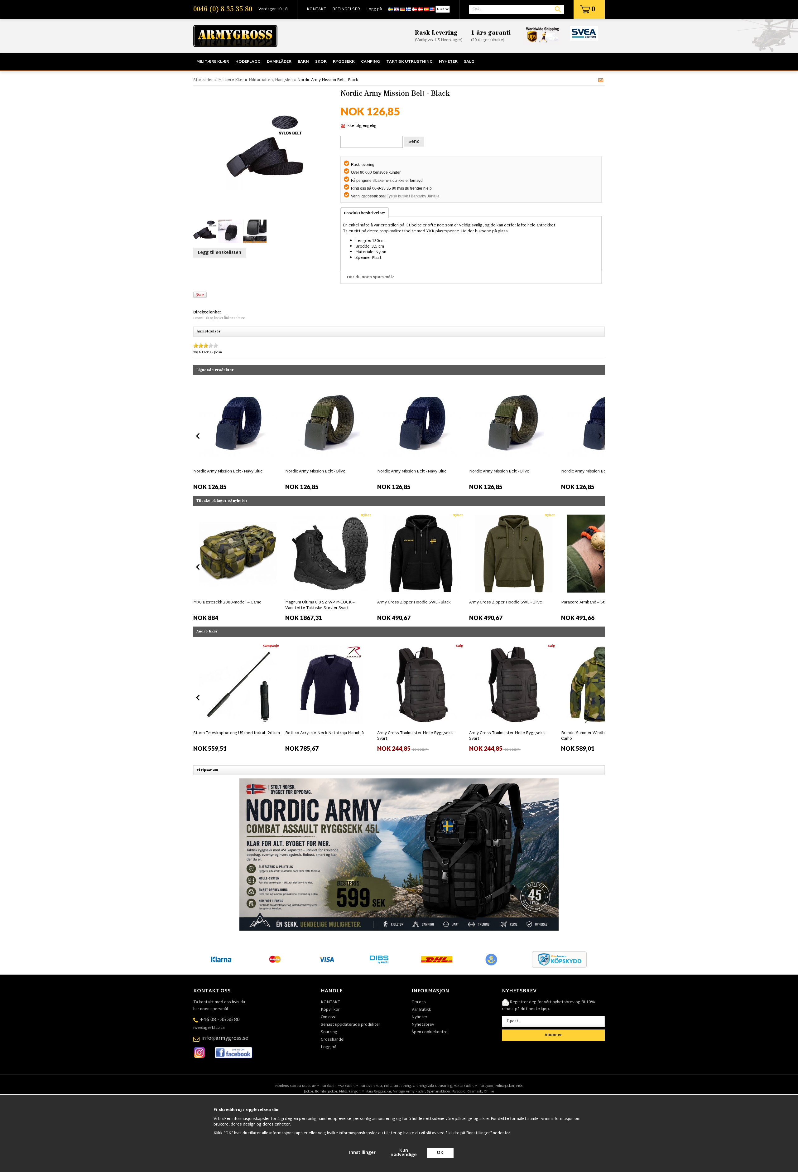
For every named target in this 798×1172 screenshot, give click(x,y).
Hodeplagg (248, 61)
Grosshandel (332, 1040)
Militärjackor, (505, 1086)
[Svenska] (390, 9)
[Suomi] (408, 9)
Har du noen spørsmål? (370, 277)
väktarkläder (463, 1086)
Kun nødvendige (404, 1153)
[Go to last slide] (198, 567)
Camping (370, 61)
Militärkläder (326, 1086)
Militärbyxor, (484, 1086)
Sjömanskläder (438, 1091)
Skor (321, 61)
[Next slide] (600, 436)
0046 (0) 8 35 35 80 (222, 9)
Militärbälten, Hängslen (271, 80)
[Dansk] (420, 9)
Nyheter (448, 61)
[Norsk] (414, 9)
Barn (303, 61)
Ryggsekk (344, 61)
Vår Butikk (421, 1010)
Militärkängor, (350, 1091)
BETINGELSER (346, 9)
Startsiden (203, 80)
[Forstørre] (265, 151)
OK (440, 1153)
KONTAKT (316, 9)
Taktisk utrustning (409, 61)
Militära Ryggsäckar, (377, 1091)
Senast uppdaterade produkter (350, 1025)
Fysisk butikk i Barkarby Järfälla (413, 196)
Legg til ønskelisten (219, 253)
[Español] (426, 9)
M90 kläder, (346, 1086)
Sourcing (329, 1032)
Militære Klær (212, 61)
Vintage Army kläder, (409, 1091)
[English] (396, 9)
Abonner (553, 1035)
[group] (237, 434)
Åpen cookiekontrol (430, 1032)
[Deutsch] (402, 9)
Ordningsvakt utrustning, (433, 1086)
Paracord (458, 1091)
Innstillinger (362, 1153)
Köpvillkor (330, 1010)
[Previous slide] (198, 436)
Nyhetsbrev (422, 1025)
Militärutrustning (397, 1086)
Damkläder (279, 61)
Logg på (374, 9)
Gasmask (474, 1091)
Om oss (328, 1017)
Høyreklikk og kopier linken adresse (219, 318)
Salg (469, 61)
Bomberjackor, (326, 1091)
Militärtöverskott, (369, 1086)
